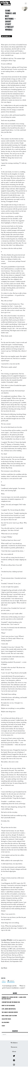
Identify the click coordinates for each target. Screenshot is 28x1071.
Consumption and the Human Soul (11, 1002)
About (14, 1051)
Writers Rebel (10, 4)
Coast (3, 1025)
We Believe (14, 1043)
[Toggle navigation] (26, 3)
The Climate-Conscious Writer (10, 1012)
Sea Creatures (5, 1022)
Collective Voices (6, 1019)
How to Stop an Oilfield (8, 1005)
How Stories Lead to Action (10, 1015)
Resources (14, 1047)
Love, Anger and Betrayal (9, 1009)
